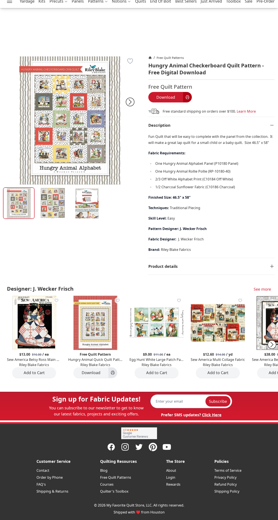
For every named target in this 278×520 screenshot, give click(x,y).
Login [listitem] (170, 477)
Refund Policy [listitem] (225, 484)
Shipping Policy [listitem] (226, 491)
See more (262, 289)
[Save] (130, 61)
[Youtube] (166, 447)
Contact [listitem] (42, 470)
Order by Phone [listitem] (49, 477)
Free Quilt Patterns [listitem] (115, 477)
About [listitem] (171, 470)
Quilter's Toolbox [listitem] (114, 491)
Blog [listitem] (104, 470)
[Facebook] (111, 447)
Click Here (212, 414)
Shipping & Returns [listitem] (52, 491)
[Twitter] (139, 447)
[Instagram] (125, 447)
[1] (53, 203)
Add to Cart (34, 372)
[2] (87, 203)
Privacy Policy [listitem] (225, 477)
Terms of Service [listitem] (228, 470)
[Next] (130, 102)
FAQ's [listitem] (41, 484)
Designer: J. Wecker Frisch (40, 288)
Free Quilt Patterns (170, 58)
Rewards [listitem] (173, 484)
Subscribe (218, 401)
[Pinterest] (153, 447)
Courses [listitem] (107, 484)
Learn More (246, 111)
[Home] (150, 57)
